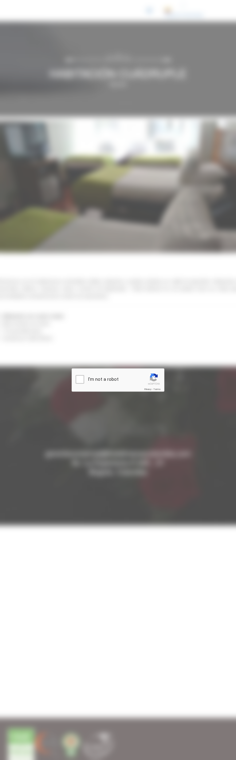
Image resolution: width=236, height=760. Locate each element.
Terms (157, 389)
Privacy (147, 389)
